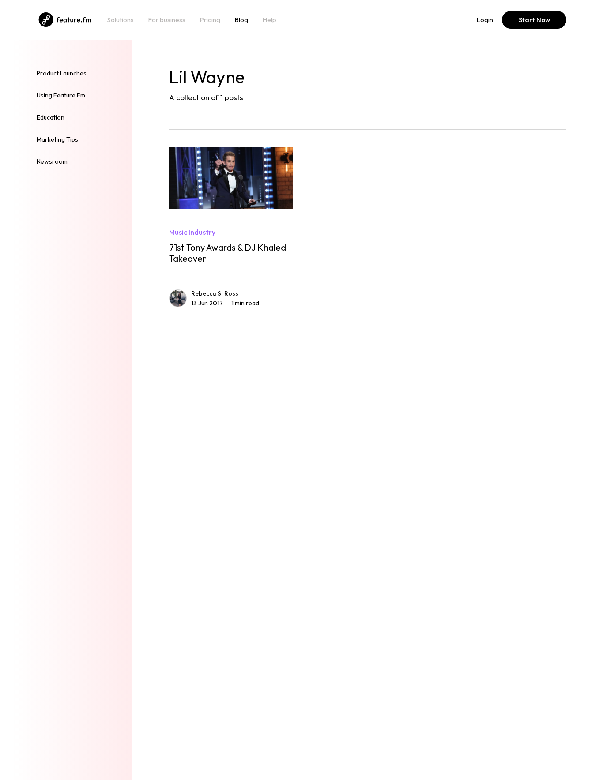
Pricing (210, 20)
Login (484, 20)
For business (166, 20)
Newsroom (52, 161)
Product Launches (62, 73)
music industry (192, 232)
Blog (241, 20)
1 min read (225, 303)
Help (269, 20)
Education (50, 117)
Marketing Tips (57, 139)
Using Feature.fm (61, 95)
